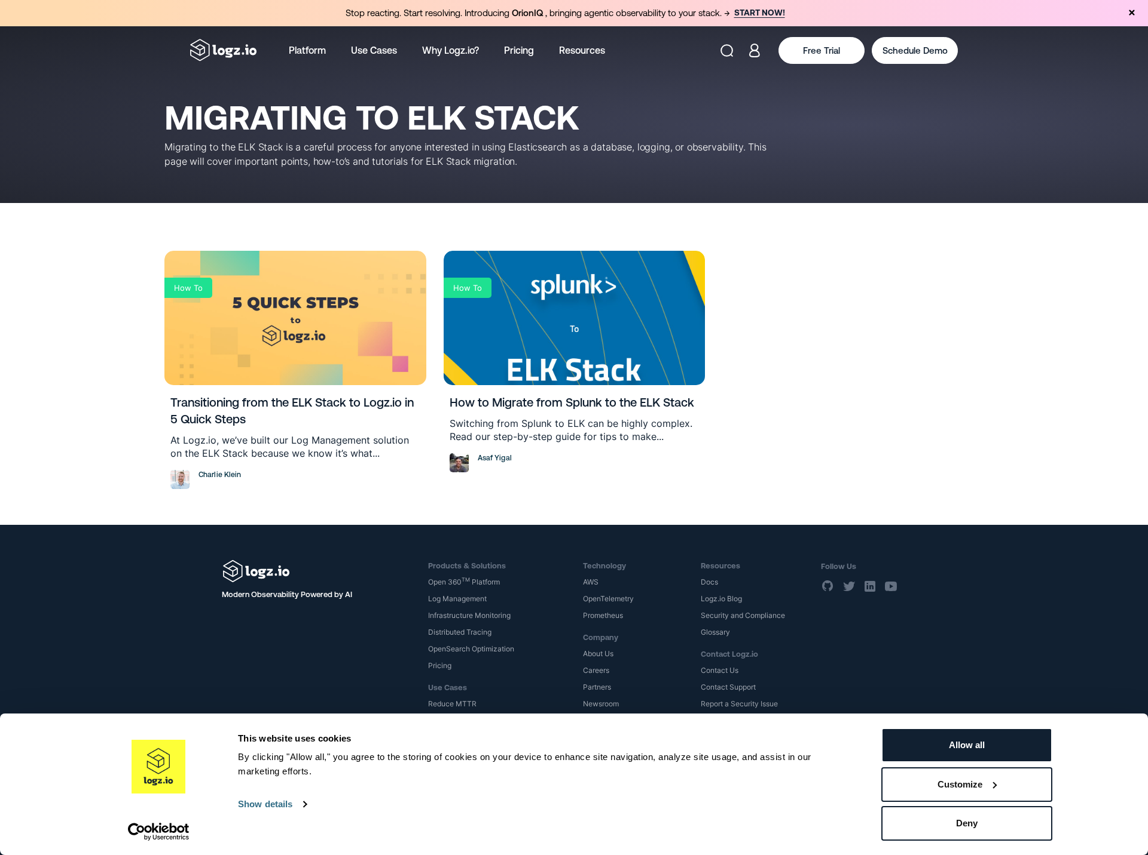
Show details (265, 804)
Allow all (967, 745)
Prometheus (603, 615)
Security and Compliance (743, 615)
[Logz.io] (316, 571)
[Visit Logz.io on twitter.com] (849, 586)
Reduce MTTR (452, 703)
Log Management (457, 598)
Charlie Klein (220, 474)
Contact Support (728, 686)
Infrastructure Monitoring (469, 615)
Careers (596, 670)
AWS (591, 581)
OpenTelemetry (608, 598)
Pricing (519, 50)
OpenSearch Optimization (471, 648)
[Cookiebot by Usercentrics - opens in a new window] (158, 832)
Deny (967, 823)
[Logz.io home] (223, 50)
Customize (960, 784)
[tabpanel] (574, 13)
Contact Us (719, 670)
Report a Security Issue (739, 703)
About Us (598, 653)
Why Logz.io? (450, 50)
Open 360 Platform (464, 581)
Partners (597, 686)
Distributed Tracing (459, 632)
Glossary (715, 632)
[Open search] (727, 50)
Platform (307, 50)
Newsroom (601, 703)
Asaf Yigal (495, 458)
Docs (709, 581)
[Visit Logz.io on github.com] (828, 586)
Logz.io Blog (721, 598)
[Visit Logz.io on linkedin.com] (870, 586)
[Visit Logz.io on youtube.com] (891, 586)
